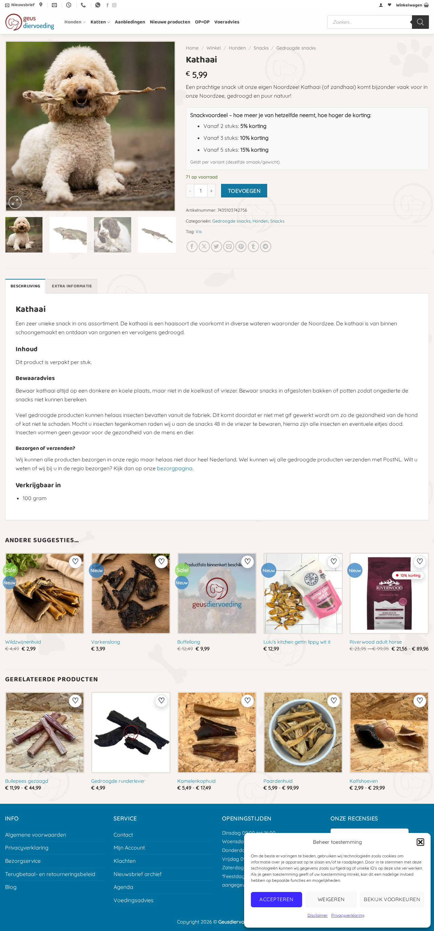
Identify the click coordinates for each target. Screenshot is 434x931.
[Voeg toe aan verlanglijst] (75, 561)
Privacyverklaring (347, 915)
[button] (420, 842)
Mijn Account (129, 847)
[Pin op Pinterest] (240, 246)
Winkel (213, 48)
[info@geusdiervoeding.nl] (55, 5)
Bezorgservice (23, 860)
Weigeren (331, 899)
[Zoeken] (420, 22)
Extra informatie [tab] (72, 286)
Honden (72, 22)
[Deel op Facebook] (192, 246)
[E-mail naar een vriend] (228, 246)
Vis (199, 231)
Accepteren (276, 899)
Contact (123, 834)
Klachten (125, 860)
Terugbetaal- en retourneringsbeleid (50, 874)
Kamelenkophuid (196, 781)
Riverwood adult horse (376, 642)
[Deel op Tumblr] (253, 246)
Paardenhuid (278, 781)
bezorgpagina (175, 468)
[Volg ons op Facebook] (107, 5)
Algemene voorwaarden (35, 834)
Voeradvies (226, 22)
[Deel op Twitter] (216, 246)
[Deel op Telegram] (265, 246)
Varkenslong (105, 642)
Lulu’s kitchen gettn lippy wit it (297, 642)
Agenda (123, 887)
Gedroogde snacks (296, 48)
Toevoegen (244, 190)
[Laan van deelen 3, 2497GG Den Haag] (41, 5)
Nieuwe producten (170, 22)
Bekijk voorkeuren (392, 899)
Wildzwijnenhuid (23, 642)
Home (192, 48)
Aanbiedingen (130, 22)
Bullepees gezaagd (26, 781)
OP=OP (202, 22)
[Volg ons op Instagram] (114, 5)
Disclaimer (318, 915)
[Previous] (18, 126)
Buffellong (188, 642)
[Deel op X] (204, 246)
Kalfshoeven (364, 781)
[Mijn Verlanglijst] (389, 5)
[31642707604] (98, 5)
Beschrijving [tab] (25, 286)
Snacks (261, 48)
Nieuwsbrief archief (138, 874)
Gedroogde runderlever (118, 781)
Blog (11, 887)
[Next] (163, 126)
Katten (98, 22)
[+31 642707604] (84, 5)
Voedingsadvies (134, 900)
